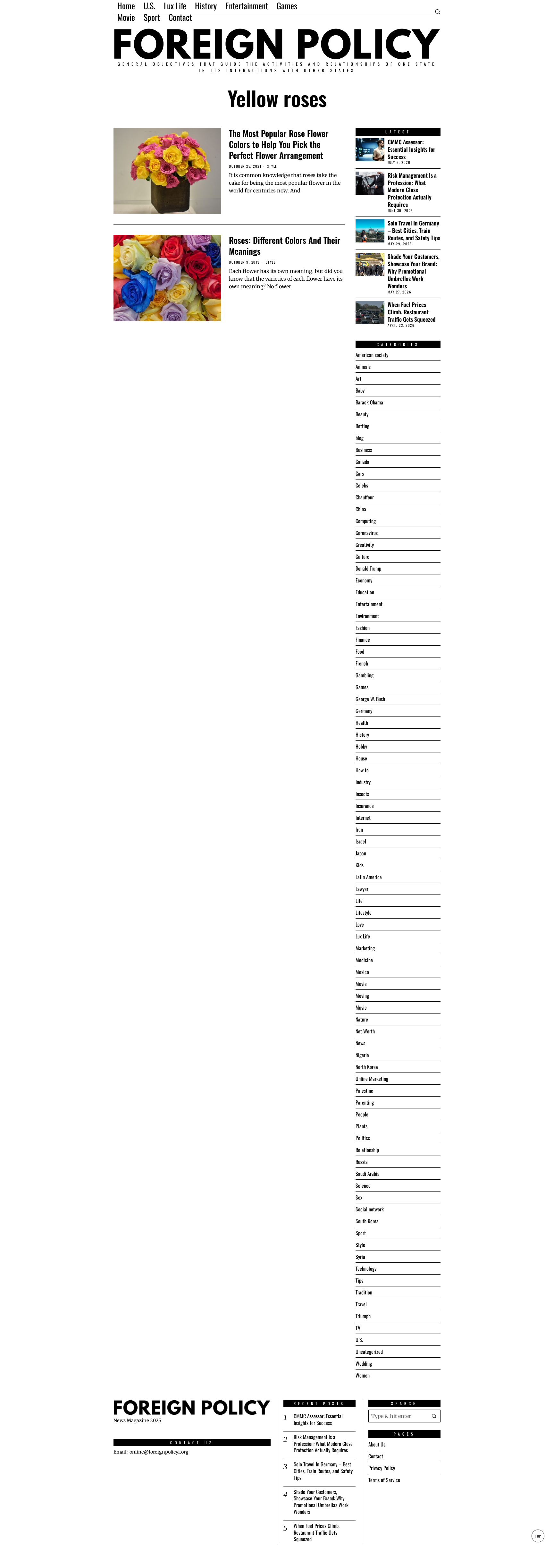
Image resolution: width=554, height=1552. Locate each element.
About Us (376, 1444)
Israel (361, 841)
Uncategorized (369, 1351)
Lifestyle (364, 912)
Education (365, 592)
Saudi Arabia (368, 1173)
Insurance (365, 806)
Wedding (364, 1363)
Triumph (363, 1316)
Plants (361, 1126)
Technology (366, 1268)
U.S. (359, 1340)
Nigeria (362, 1055)
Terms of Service (384, 1480)
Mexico (362, 972)
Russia (362, 1162)
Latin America (369, 877)
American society (372, 355)
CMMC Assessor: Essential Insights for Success (411, 149)
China (361, 509)
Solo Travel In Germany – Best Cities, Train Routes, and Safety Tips (414, 230)
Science (363, 1185)
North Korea (367, 1067)
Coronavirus (367, 533)
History (362, 734)
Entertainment (369, 604)
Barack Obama (369, 402)
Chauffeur (365, 497)
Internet (363, 817)
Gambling (365, 675)
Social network (370, 1209)
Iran (359, 829)
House (361, 758)
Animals (363, 366)
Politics (363, 1138)
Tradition (364, 1292)
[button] (434, 1416)
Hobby (361, 746)
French (362, 663)
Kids (360, 865)
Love (360, 924)
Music (361, 1007)
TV (358, 1328)
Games (362, 687)
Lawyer (362, 889)
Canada (362, 461)
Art (358, 378)
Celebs (362, 485)
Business (364, 450)
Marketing (365, 948)
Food (360, 651)
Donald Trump (368, 568)
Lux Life (363, 936)
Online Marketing (372, 1078)
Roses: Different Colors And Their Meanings (284, 246)
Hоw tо (362, 770)
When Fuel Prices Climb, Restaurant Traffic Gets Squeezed (412, 312)
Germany (364, 711)
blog (360, 438)
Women (363, 1375)
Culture (362, 556)
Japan (361, 853)
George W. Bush (370, 699)
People (362, 1114)
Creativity (365, 544)
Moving (362, 995)
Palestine (364, 1090)
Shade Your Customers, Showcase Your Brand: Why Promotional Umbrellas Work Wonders (414, 271)
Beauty (362, 414)
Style (272, 166)
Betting (362, 426)
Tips (359, 1280)
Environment (367, 616)
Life (359, 900)
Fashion (363, 628)
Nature (362, 1019)
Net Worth (365, 1031)
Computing (366, 521)
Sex (359, 1197)
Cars (360, 473)
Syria (360, 1256)
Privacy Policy (381, 1468)
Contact (375, 1456)
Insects (362, 794)
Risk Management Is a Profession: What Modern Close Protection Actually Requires (412, 190)
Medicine (364, 960)
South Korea (367, 1221)
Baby (360, 390)
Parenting (365, 1102)
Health (362, 722)
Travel (361, 1304)
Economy (364, 580)
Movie (361, 984)
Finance (363, 639)
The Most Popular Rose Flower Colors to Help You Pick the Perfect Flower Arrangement (279, 144)
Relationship (367, 1150)
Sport (361, 1233)
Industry (363, 782)
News (360, 1043)
